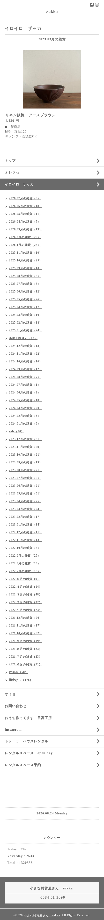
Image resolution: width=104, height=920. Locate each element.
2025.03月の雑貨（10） (25, 315)
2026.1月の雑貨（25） (25, 245)
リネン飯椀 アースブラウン (30, 115)
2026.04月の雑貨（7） (25, 221)
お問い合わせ (16, 706)
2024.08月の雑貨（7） (25, 377)
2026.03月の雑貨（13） (25, 229)
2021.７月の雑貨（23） (25, 656)
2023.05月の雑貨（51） (25, 493)
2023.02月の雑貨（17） (25, 517)
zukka (52, 11)
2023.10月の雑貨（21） (25, 454)
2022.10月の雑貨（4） (25, 548)
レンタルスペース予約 (23, 765)
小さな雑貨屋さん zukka (42, 915)
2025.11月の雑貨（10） (25, 252)
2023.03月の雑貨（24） (25, 509)
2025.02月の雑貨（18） (25, 322)
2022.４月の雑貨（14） (25, 586)
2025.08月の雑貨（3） (25, 276)
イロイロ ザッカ (19, 184)
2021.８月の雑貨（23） (25, 649)
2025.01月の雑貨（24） (25, 330)
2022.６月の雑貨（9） (24, 579)
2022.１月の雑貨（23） (25, 610)
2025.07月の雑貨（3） (25, 283)
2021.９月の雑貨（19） (25, 641)
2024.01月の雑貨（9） (25, 423)
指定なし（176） (21, 680)
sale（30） (16, 431)
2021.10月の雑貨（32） (25, 633)
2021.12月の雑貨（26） (25, 617)
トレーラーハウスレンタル (26, 741)
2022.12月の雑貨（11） (25, 532)
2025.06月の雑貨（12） (25, 291)
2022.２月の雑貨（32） (25, 602)
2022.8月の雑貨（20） (25, 563)
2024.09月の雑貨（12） (25, 369)
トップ (10, 160)
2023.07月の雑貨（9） (25, 478)
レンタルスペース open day (29, 753)
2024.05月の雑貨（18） (25, 400)
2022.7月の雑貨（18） (25, 571)
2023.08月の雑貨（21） (25, 470)
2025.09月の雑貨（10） (25, 268)
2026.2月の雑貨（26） (25, 237)
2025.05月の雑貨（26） (25, 299)
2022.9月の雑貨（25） (25, 555)
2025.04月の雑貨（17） (25, 307)
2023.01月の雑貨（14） (25, 524)
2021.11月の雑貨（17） (25, 625)
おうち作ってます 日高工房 (28, 718)
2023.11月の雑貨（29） (25, 447)
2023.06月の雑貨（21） (25, 485)
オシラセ (12, 172)
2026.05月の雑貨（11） (25, 214)
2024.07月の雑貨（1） (25, 384)
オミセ (10, 694)
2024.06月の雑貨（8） (25, 392)
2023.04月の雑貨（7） (25, 501)
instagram (13, 729)
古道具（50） (18, 672)
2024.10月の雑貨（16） (25, 361)
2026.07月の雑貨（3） (25, 198)
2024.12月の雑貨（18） (25, 346)
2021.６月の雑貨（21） (25, 664)
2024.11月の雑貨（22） (25, 353)
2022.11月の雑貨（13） (25, 540)
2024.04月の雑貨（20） (25, 408)
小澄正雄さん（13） (23, 338)
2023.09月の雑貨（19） (25, 462)
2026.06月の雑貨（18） (25, 206)
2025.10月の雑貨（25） (25, 260)
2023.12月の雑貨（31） (25, 439)
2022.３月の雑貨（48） (25, 594)
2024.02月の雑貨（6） (25, 416)
